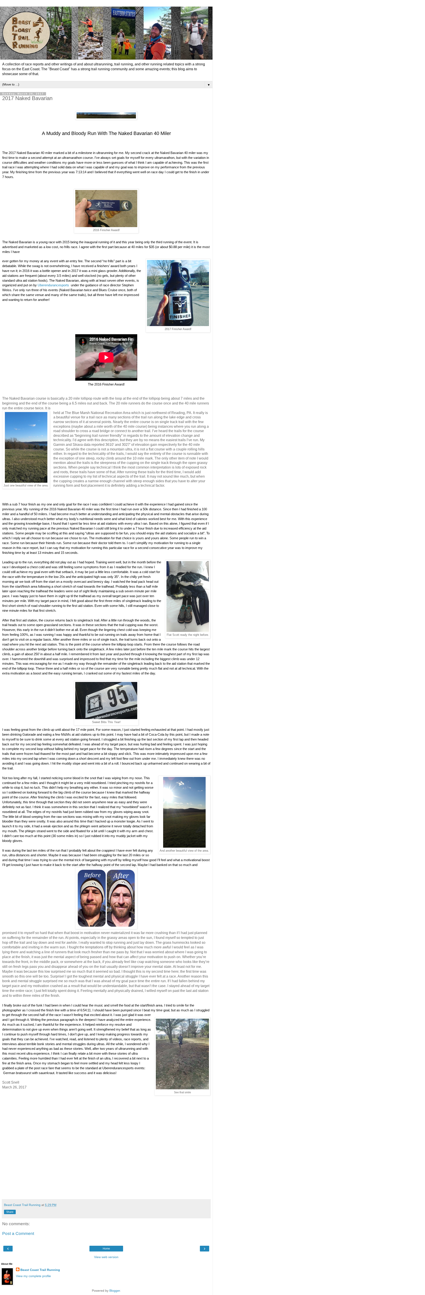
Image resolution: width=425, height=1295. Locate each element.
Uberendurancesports (53, 285)
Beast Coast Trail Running (40, 1270)
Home (106, 1248)
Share (10, 1211)
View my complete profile (33, 1276)
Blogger (114, 1290)
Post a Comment (18, 1233)
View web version (106, 1257)
